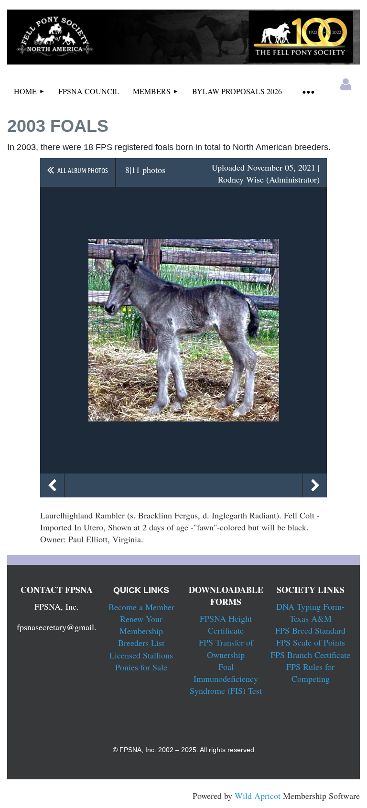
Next (315, 485)
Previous (52, 485)
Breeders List (141, 642)
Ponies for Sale (141, 667)
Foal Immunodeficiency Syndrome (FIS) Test (226, 678)
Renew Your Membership (141, 624)
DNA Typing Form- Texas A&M (310, 612)
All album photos (82, 170)
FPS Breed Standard (310, 630)
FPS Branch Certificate (310, 654)
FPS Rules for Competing (310, 672)
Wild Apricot (258, 795)
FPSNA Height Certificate (226, 624)
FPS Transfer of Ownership (226, 648)
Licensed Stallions (141, 655)
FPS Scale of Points (310, 642)
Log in (346, 85)
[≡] (308, 91)
